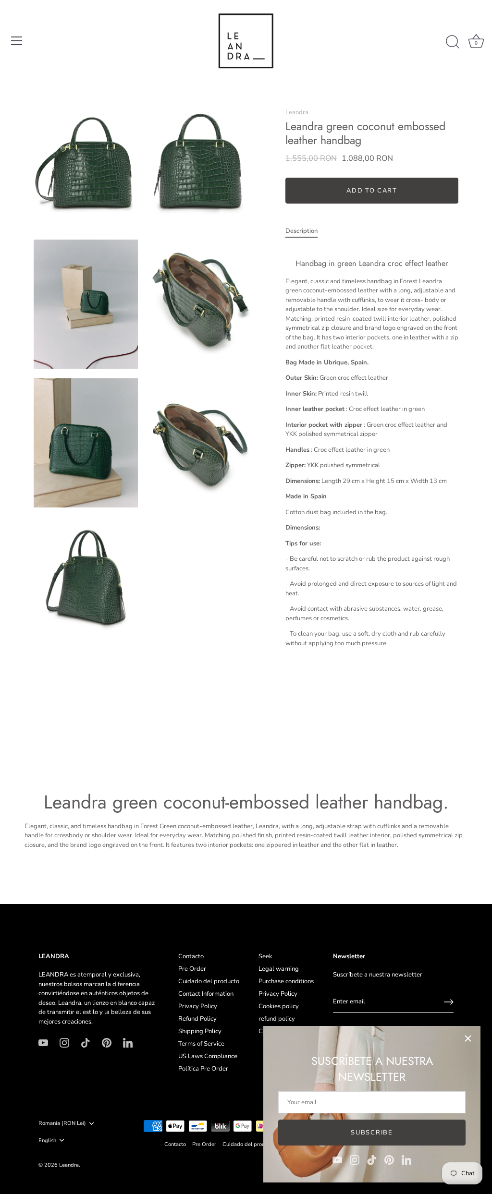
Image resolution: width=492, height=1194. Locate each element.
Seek (265, 956)
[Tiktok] (372, 1159)
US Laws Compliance (207, 1056)
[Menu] (16, 40)
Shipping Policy (199, 1031)
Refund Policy (197, 1018)
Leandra (296, 112)
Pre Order (192, 969)
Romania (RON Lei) (62, 1123)
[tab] (306, 231)
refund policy (276, 1018)
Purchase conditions (286, 981)
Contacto (191, 956)
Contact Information (206, 993)
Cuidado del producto (208, 981)
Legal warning (278, 969)
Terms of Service (201, 1043)
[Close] (468, 1038)
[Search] (452, 42)
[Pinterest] (389, 1159)
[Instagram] (354, 1159)
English (47, 1140)
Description (301, 231)
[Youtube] (337, 1159)
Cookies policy (278, 1006)
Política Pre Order (203, 1068)
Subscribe (372, 1132)
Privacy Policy (197, 1006)
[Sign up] (449, 1002)
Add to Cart (371, 190)
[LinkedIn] (406, 1159)
